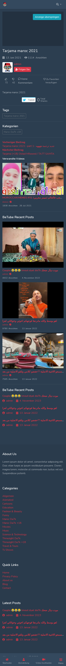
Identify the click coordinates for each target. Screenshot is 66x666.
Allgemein (8, 496)
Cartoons (7, 504)
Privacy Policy (10, 576)
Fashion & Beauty (12, 511)
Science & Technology (14, 534)
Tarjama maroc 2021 (14, 115)
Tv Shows (7, 550)
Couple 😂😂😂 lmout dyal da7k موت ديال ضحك (30, 270)
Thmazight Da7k (11, 538)
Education (7, 507)
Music (5, 530)
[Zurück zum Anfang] (9, 647)
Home (5, 572)
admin (17, 64)
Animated (7, 500)
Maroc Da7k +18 (12, 131)
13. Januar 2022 (29, 413)
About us (7, 580)
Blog (5, 584)
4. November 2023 (30, 401)
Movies (6, 527)
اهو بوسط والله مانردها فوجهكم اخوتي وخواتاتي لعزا (29, 321)
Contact (6, 588)
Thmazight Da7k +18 (14, 542)
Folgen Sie (24, 69)
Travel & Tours (10, 546)
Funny (5, 515)
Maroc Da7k (9, 519)
